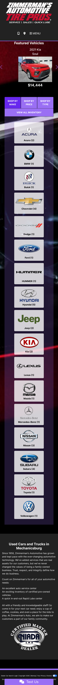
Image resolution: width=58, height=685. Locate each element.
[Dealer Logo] (29, 12)
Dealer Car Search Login (9, 676)
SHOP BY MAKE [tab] (13, 103)
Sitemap (33, 676)
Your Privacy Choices (44, 676)
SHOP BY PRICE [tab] (29, 103)
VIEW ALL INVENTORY (29, 112)
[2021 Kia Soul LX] (29, 69)
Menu (36, 33)
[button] (1, 67)
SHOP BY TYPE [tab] (45, 103)
